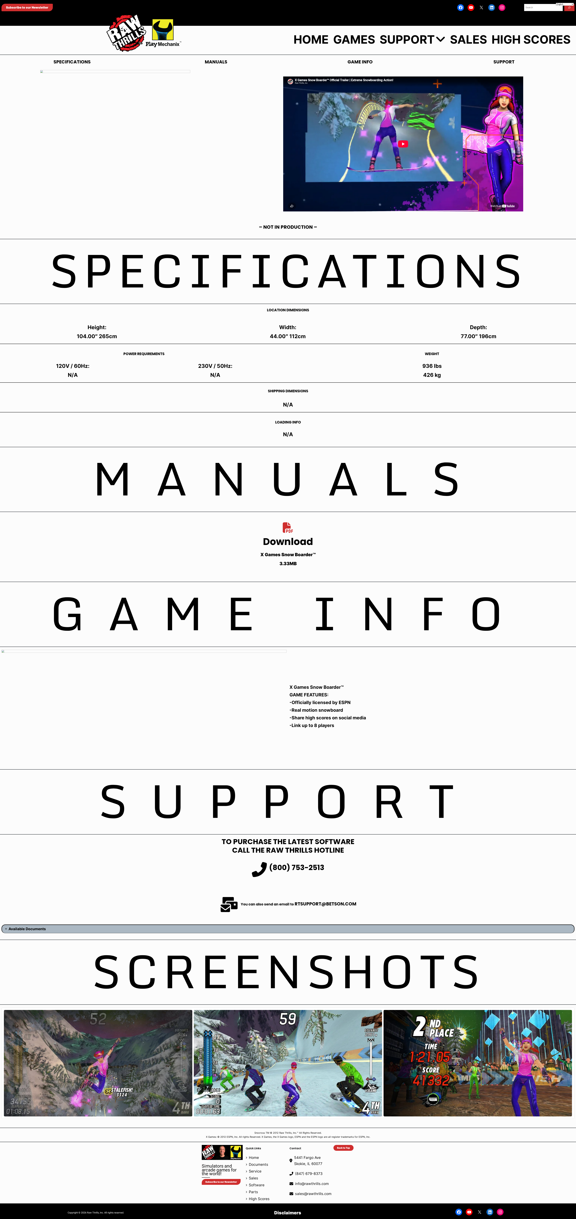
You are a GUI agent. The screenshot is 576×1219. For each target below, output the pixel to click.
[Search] (569, 7)
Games (354, 39)
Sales (468, 39)
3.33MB (288, 563)
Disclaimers (287, 1212)
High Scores (531, 39)
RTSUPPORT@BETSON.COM (325, 904)
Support (407, 39)
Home (311, 39)
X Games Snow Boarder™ (288, 554)
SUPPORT (504, 62)
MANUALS (216, 62)
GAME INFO (360, 62)
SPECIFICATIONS (72, 62)
